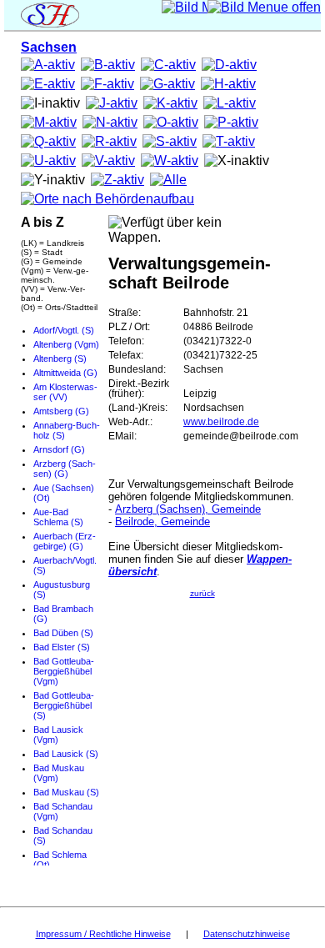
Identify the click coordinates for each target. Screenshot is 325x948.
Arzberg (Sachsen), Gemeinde (188, 509)
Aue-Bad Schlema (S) (58, 517)
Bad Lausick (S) (65, 754)
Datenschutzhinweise (246, 934)
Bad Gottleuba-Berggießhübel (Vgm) (63, 671)
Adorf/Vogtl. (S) (63, 330)
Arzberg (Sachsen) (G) (64, 469)
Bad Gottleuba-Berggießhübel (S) (63, 705)
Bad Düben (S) (63, 633)
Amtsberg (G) (61, 411)
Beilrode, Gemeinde (162, 521)
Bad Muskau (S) (66, 792)
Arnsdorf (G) (59, 449)
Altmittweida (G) (65, 373)
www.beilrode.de (221, 422)
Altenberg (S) (60, 359)
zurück (202, 593)
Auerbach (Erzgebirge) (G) (64, 541)
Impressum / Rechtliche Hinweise (103, 934)
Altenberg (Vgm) (66, 344)
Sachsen (49, 47)
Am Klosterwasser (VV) (65, 392)
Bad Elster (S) (61, 647)
